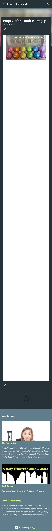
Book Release (7, 486)
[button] (4, 29)
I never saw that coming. (12, 501)
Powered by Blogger (27, 527)
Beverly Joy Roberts (17, 4)
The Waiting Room (9, 443)
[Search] (48, 4)
